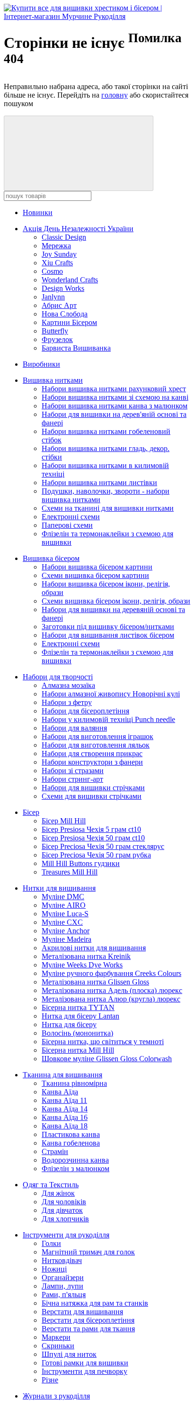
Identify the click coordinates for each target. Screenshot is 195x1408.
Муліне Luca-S (65, 914)
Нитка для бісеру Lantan (80, 1016)
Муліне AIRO (64, 905)
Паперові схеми (67, 525)
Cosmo (52, 271)
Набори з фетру (67, 702)
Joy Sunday (59, 254)
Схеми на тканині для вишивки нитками (108, 508)
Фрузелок (57, 339)
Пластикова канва (71, 1134)
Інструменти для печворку (84, 1371)
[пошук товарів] (78, 153)
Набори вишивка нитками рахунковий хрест (114, 389)
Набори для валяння (74, 728)
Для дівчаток (62, 1210)
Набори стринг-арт (72, 779)
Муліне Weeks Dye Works (82, 965)
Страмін (55, 1151)
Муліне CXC (62, 922)
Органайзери (63, 1277)
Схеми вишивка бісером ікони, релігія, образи (116, 601)
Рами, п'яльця (64, 1295)
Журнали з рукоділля (56, 1396)
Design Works (63, 288)
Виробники (41, 364)
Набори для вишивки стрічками (93, 788)
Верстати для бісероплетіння (88, 1320)
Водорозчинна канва (75, 1160)
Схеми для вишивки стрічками (92, 796)
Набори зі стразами (73, 771)
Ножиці (54, 1269)
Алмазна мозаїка (68, 685)
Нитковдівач (62, 1260)
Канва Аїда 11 (64, 1100)
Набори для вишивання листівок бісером (108, 635)
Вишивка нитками (53, 380)
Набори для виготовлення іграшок (97, 736)
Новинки (38, 212)
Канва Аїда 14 (65, 1109)
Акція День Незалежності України (78, 229)
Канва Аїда (60, 1092)
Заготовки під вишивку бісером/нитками (108, 627)
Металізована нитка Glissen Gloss (95, 982)
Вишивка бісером (51, 558)
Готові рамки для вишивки (85, 1363)
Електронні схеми (71, 517)
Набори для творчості (58, 677)
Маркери (56, 1337)
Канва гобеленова (71, 1143)
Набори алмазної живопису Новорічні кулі (111, 694)
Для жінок (58, 1193)
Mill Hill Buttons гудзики (81, 863)
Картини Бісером (69, 322)
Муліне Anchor (65, 931)
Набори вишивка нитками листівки (99, 482)
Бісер (31, 812)
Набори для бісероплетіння (85, 711)
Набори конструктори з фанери (92, 762)
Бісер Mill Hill (64, 821)
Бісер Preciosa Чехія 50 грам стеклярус (103, 846)
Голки (51, 1243)
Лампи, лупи (62, 1286)
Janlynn (53, 297)
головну (114, 95)
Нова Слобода (65, 314)
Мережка (56, 246)
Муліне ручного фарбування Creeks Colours (111, 973)
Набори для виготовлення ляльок (96, 745)
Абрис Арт (59, 305)
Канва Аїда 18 (65, 1126)
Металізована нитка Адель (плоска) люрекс (112, 990)
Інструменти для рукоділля (66, 1235)
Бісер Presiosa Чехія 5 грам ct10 (91, 829)
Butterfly (55, 331)
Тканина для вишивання (62, 1075)
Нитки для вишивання (59, 888)
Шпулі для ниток (69, 1354)
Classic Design (64, 237)
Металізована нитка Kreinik (86, 956)
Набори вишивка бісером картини (97, 567)
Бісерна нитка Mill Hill (78, 1050)
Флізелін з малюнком (75, 1168)
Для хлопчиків (65, 1219)
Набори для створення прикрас (92, 753)
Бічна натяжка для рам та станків (95, 1303)
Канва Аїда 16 (65, 1117)
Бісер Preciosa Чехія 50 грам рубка (96, 855)
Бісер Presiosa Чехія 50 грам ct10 (93, 838)
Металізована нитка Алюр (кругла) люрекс (111, 999)
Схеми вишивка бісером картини (95, 575)
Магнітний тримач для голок (88, 1252)
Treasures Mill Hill (70, 872)
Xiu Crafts (57, 263)
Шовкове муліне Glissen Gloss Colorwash (107, 1059)
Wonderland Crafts (70, 280)
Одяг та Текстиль (51, 1185)
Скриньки (58, 1346)
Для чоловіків (64, 1202)
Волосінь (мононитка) (77, 1033)
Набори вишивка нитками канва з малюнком (114, 406)
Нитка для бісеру (69, 1024)
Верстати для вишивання (82, 1312)
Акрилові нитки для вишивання (94, 948)
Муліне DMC (63, 897)
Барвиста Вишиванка (76, 348)
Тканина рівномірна (74, 1083)
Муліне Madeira (66, 939)
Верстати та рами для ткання (88, 1329)
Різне (50, 1380)
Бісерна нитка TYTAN (78, 1007)
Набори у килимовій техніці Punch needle (108, 719)
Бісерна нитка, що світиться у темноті (103, 1042)
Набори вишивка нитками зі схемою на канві (115, 397)
